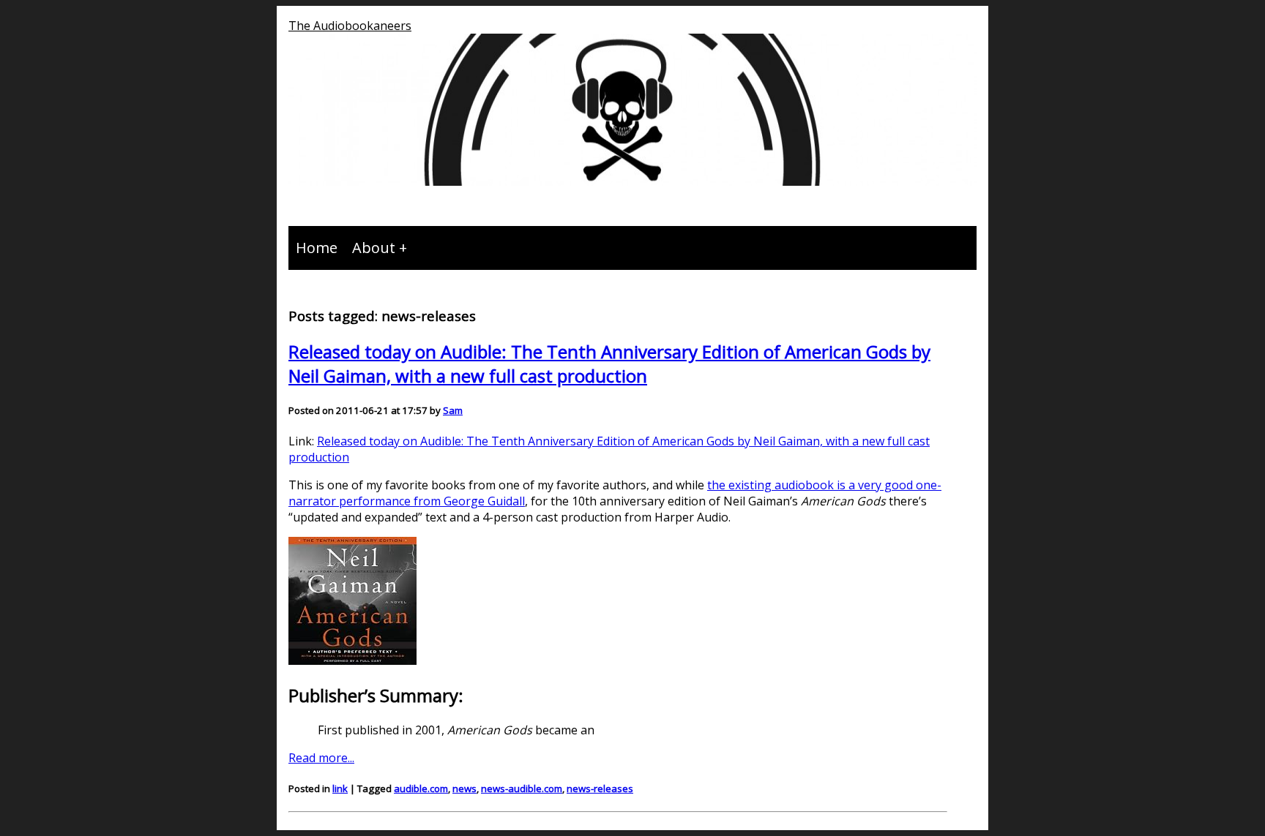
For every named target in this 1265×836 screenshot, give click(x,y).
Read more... (321, 758)
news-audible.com (521, 788)
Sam (453, 410)
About (373, 247)
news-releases (600, 788)
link (340, 788)
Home (316, 247)
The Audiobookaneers (349, 26)
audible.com (421, 788)
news (464, 788)
